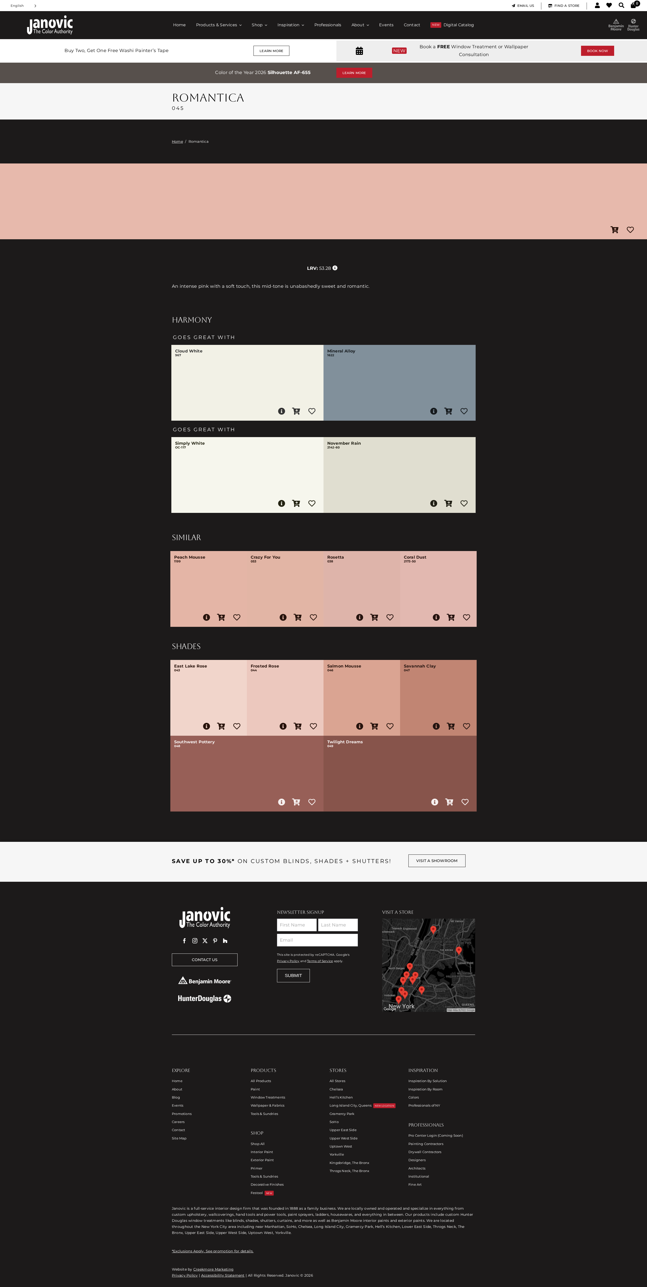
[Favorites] (609, 5)
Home (177, 141)
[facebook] (184, 940)
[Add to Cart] (614, 230)
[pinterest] (215, 940)
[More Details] (281, 411)
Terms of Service (320, 961)
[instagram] (194, 940)
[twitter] (204, 940)
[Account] (597, 5)
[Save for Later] (630, 230)
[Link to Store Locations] (428, 965)
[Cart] (633, 5)
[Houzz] (225, 940)
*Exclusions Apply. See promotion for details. (212, 1251)
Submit (293, 975)
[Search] (621, 5)
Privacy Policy (288, 961)
